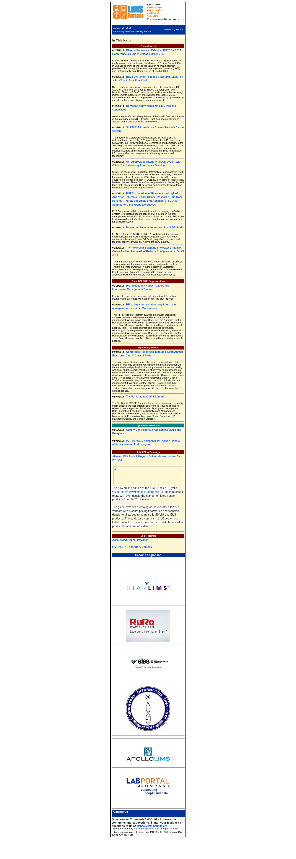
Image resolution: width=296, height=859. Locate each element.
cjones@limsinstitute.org (152, 826)
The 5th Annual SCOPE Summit (145, 396)
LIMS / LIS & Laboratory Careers (132, 547)
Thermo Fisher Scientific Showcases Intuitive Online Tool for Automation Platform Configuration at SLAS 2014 (148, 251)
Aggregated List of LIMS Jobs (130, 540)
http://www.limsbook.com (137, 491)
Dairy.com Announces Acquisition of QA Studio (155, 227)
